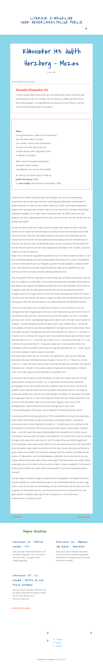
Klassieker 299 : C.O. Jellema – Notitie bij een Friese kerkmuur (28, 580)
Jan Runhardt (60, 659)
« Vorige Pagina (20, 608)
